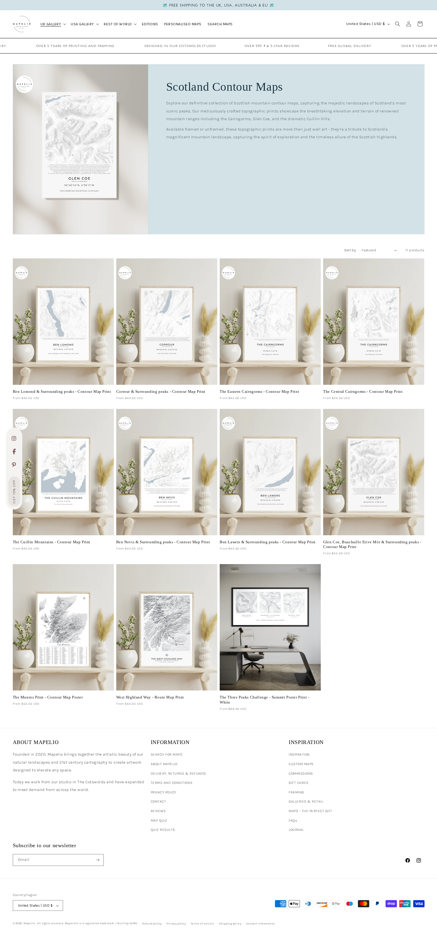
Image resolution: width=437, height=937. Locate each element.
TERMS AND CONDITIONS (171, 783)
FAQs (293, 820)
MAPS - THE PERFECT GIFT (310, 811)
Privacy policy (176, 923)
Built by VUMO (127, 923)
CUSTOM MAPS (301, 764)
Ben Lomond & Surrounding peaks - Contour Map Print (62, 391)
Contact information (260, 923)
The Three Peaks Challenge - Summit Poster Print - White (264, 699)
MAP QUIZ (159, 820)
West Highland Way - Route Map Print (150, 697)
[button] (52, 23)
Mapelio (29, 923)
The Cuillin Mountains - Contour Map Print (52, 542)
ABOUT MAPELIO (164, 764)
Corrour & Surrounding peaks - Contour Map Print (160, 391)
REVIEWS (158, 811)
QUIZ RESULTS (163, 830)
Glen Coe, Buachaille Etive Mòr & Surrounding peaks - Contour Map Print (372, 544)
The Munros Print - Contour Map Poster (48, 697)
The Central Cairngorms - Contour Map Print (363, 391)
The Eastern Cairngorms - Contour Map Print (259, 391)
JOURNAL (296, 830)
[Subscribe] (97, 860)
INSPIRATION (299, 754)
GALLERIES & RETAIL (306, 801)
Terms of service (202, 923)
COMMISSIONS (301, 773)
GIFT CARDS (298, 783)
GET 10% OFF (14, 492)
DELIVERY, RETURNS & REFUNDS (178, 773)
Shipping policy (230, 923)
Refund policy (152, 923)
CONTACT (158, 801)
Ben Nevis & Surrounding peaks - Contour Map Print (163, 542)
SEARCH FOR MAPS (167, 754)
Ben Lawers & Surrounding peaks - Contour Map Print (268, 542)
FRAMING (296, 792)
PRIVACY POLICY (163, 792)
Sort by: (350, 250)
